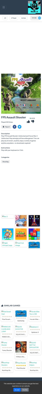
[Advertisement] (21, 47)
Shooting (5, 161)
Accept (17, 390)
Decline (24, 390)
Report (7, 127)
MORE (34, 18)
